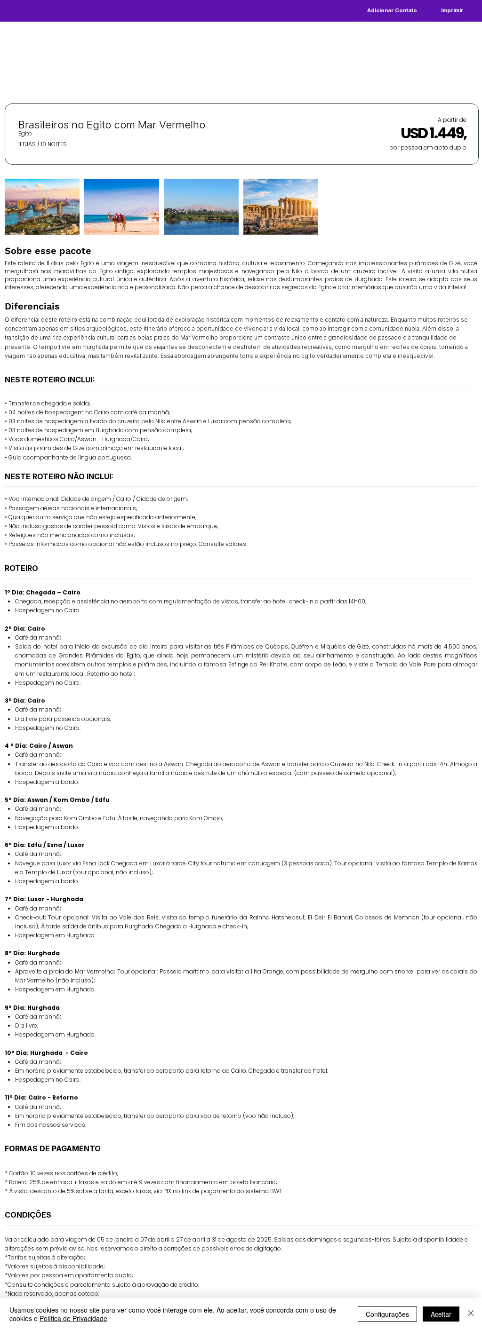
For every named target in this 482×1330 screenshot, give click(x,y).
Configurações (387, 1314)
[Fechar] (470, 1314)
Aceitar (441, 1314)
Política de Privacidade (73, 1318)
